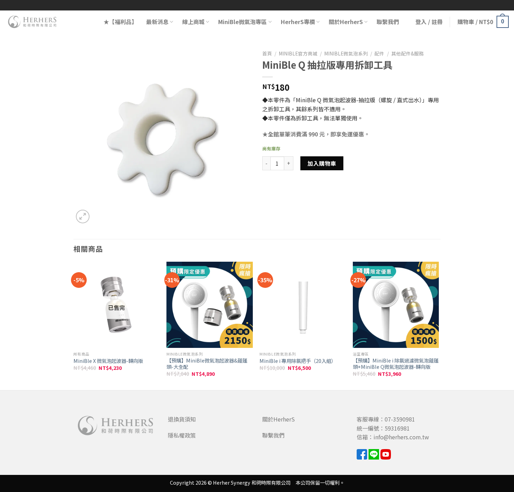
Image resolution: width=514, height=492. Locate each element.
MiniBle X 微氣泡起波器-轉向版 (108, 361)
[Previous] (74, 325)
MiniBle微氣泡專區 (242, 21)
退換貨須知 (182, 419)
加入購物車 (321, 163)
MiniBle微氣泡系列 (346, 53)
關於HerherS (346, 21)
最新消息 (157, 21)
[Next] (438, 325)
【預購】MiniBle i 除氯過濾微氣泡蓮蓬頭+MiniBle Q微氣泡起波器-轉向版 (395, 363)
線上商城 (193, 21)
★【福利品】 (120, 21)
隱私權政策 (182, 435)
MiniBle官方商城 (298, 53)
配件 (379, 53)
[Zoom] (83, 216)
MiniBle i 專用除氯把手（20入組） (297, 361)
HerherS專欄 (298, 21)
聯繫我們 (388, 21)
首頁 (267, 53)
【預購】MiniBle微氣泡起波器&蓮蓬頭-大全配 (206, 363)
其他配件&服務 (407, 53)
